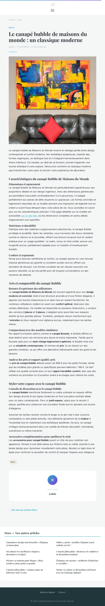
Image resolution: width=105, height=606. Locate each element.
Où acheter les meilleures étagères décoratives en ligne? (23, 553)
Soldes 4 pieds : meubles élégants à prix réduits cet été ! (75, 544)
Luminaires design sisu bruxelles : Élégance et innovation (27, 544)
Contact (61, 592)
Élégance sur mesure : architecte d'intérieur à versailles (77, 562)
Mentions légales (47, 592)
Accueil (12, 20)
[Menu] (52, 10)
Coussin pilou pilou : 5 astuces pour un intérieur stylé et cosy (24, 571)
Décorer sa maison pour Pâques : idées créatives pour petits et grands (24, 562)
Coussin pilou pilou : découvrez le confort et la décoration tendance (77, 553)
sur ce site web (29, 215)
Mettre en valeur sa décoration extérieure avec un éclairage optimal (76, 571)
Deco (19, 20)
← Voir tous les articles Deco (23, 510)
